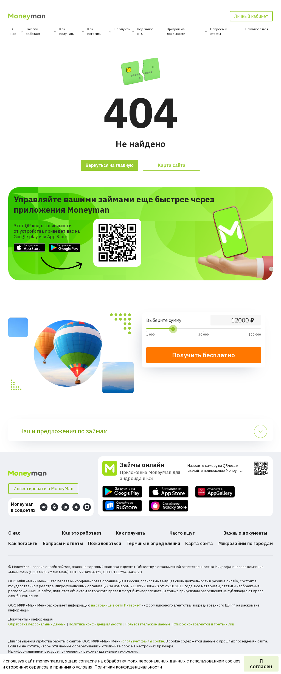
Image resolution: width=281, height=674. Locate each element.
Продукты (122, 29)
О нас (13, 31)
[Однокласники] (54, 507)
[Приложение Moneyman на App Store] (169, 492)
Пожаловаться (256, 29)
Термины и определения (153, 543)
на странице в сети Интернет (116, 605)
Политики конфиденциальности (128, 667)
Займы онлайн (142, 465)
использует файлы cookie (142, 641)
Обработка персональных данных (37, 624)
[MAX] (87, 507)
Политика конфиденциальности (95, 624)
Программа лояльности (176, 31)
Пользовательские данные (147, 624)
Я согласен (261, 664)
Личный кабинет (251, 16)
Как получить (66, 31)
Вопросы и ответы (218, 31)
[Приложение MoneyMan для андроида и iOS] (111, 471)
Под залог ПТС (145, 31)
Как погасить (94, 31)
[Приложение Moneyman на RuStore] (122, 506)
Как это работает (33, 31)
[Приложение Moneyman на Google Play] (122, 492)
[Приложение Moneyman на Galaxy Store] (169, 506)
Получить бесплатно (203, 355)
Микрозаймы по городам (245, 543)
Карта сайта (172, 165)
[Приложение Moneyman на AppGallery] (215, 492)
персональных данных (162, 661)
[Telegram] (65, 507)
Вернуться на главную (110, 165)
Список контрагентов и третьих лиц (204, 624)
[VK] (43, 507)
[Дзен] (76, 507)
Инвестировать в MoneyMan (43, 488)
